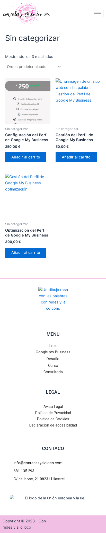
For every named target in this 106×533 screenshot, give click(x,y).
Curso (53, 365)
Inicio (53, 345)
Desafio (53, 358)
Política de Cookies (53, 419)
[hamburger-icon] (97, 13)
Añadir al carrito (25, 157)
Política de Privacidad (53, 412)
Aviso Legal (53, 406)
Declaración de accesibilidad (53, 425)
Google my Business (53, 352)
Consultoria (53, 372)
